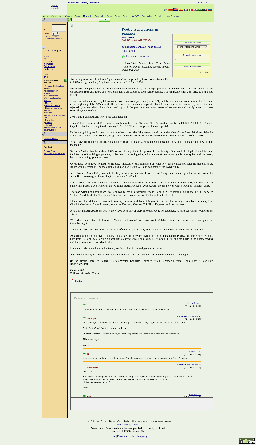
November (49, 120)
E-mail (112, 436)
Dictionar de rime (51, 138)
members (48, 63)
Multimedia (87, 16)
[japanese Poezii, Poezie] (195, 10)
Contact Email (49, 151)
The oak (48, 125)
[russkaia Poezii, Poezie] (210, 10)
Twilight (48, 93)
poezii (119, 425)
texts (46, 58)
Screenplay (147, 16)
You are (48, 113)
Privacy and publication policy (132, 436)
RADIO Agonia (54, 50)
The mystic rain (51, 96)
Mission (94, 2)
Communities (56, 16)
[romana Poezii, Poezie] (205, 10)
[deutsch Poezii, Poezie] (170, 10)
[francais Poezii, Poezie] (186, 10)
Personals (99, 16)
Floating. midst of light (54, 108)
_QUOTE (135, 16)
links (46, 77)
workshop (48, 69)
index (79, 281)
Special (158, 16)
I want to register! (50, 36)
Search (125, 425)
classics (48, 74)
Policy (84, 2)
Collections (49, 66)
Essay (77, 16)
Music (47, 110)
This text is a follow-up (137, 56)
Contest (68, 16)
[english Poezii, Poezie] (175, 10)
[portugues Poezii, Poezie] (200, 10)
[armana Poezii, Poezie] (166, 10)
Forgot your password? (53, 38)
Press (117, 16)
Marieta (48, 103)
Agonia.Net (73, 2)
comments (49, 61)
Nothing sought (51, 91)
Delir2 (47, 88)
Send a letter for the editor (54, 153)
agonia (47, 56)
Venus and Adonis (52, 105)
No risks (48, 122)
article (124, 37)
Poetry (109, 16)
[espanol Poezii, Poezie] (181, 10)
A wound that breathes (54, 86)
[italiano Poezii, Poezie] (191, 10)
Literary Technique (171, 16)
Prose (125, 16)
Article (45, 16)
